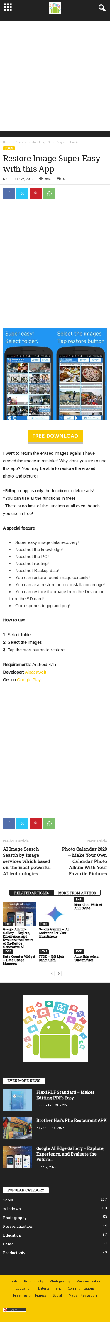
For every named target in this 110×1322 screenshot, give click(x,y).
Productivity (14, 1252)
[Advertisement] (55, 76)
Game (8, 1244)
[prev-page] (52, 973)
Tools (19, 142)
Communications (81, 1288)
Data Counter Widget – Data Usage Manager (19, 960)
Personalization (17, 1226)
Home (7, 142)
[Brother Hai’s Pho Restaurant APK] (17, 1128)
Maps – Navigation (83, 1295)
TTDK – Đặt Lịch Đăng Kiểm (51, 958)
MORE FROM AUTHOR (77, 892)
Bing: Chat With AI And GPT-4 (88, 906)
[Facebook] (9, 193)
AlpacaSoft (35, 671)
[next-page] (59, 973)
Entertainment (49, 1288)
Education (12, 1235)
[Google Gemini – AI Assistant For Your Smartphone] (55, 914)
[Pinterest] (36, 193)
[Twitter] (22, 193)
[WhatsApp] (49, 193)
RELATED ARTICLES (31, 892)
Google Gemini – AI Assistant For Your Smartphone (54, 932)
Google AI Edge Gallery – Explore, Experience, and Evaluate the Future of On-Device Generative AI (18, 938)
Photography (15, 1217)
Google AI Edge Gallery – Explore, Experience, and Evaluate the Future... (70, 1154)
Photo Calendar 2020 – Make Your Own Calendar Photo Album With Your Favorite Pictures (84, 861)
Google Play (29, 679)
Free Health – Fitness (29, 1295)
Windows (12, 1208)
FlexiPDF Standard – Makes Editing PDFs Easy (65, 1094)
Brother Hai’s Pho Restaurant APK (71, 1120)
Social (57, 1295)
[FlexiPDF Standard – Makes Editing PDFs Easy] (17, 1100)
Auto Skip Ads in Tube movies (86, 958)
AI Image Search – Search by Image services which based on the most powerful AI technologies (27, 861)
